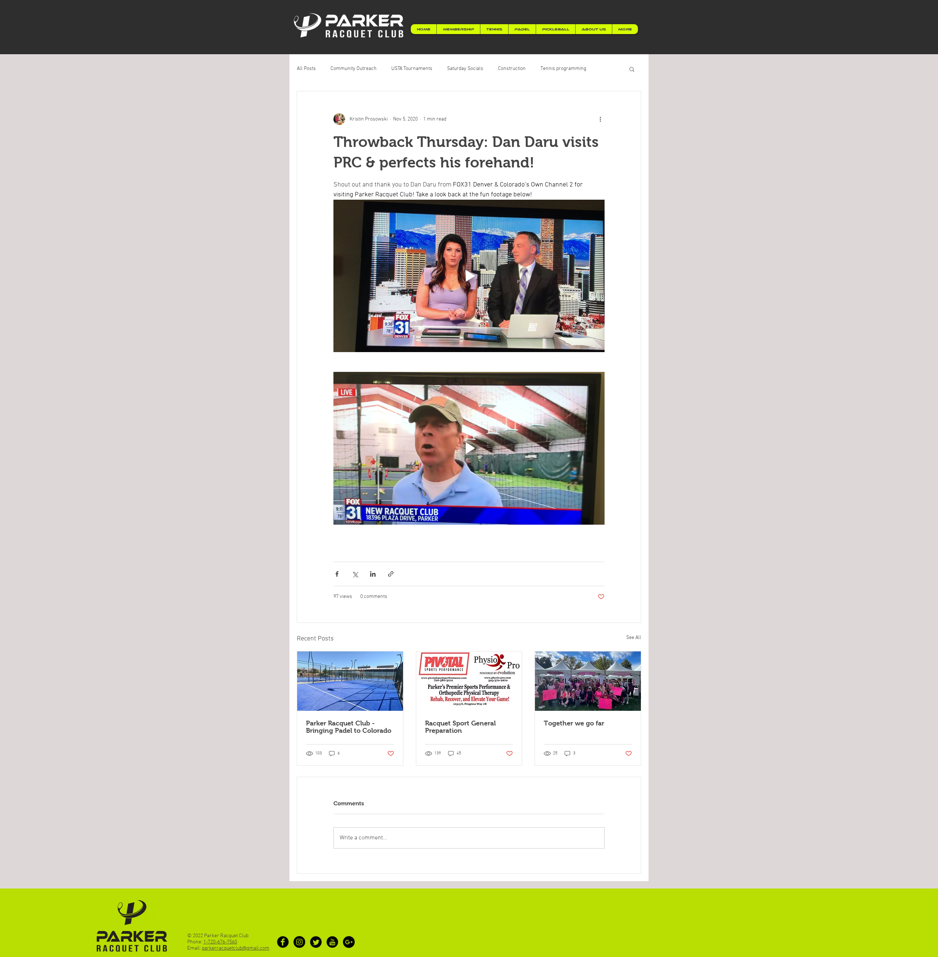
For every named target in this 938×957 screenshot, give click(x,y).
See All (633, 638)
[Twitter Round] (316, 942)
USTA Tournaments (411, 69)
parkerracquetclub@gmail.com (235, 948)
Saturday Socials (465, 69)
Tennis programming (563, 69)
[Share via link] (390, 573)
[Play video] (469, 276)
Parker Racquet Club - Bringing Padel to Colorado (348, 727)
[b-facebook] (283, 942)
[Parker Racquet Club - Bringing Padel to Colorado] (350, 681)
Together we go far (574, 723)
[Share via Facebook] (336, 573)
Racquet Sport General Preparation (460, 727)
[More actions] (600, 119)
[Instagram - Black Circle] (299, 942)
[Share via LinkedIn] (372, 573)
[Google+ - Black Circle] (349, 942)
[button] (631, 69)
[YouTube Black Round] (332, 942)
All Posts (306, 69)
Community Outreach (353, 69)
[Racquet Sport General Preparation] (469, 681)
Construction (512, 69)
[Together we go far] (588, 681)
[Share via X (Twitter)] (354, 573)
